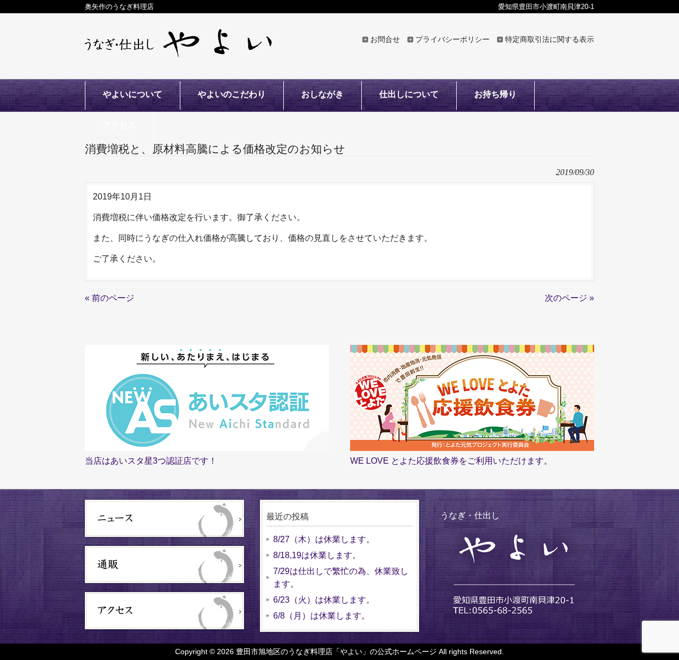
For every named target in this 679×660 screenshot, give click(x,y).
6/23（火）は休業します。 (324, 599)
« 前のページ (109, 297)
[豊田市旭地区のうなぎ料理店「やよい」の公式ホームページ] (178, 52)
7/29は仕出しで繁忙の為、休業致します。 (340, 577)
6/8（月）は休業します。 (321, 615)
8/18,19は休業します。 (317, 555)
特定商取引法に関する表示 (549, 40)
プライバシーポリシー (452, 40)
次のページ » (569, 297)
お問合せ (385, 40)
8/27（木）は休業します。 (324, 539)
